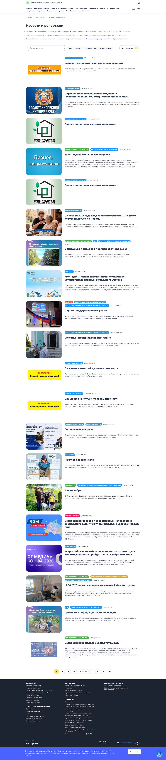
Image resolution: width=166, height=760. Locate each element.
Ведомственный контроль (74, 725)
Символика (30, 709)
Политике (28, 755)
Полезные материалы (34, 697)
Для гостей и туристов (34, 718)
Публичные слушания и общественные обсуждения (79, 730)
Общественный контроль (113, 683)
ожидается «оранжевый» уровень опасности (94, 63)
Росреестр (69, 271)
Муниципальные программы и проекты (79, 693)
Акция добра (73, 490)
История (29, 714)
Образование (31, 39)
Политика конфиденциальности (106, 742)
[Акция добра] (44, 497)
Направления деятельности (75, 685)
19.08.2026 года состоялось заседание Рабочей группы (100, 585)
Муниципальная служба (73, 709)
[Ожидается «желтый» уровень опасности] (44, 375)
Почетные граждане (33, 711)
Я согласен (134, 752)
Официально (93, 8)
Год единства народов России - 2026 (39, 690)
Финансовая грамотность (121, 31)
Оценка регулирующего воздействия (78, 720)
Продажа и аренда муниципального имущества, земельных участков (78, 714)
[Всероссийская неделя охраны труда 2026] (44, 650)
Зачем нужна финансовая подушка (87, 154)
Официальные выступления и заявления (79, 706)
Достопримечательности (35, 716)
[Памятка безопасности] (44, 467)
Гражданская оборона (35, 35)
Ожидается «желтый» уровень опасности (91, 368)
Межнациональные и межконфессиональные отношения (86, 305)
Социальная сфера (72, 515)
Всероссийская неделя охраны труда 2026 (92, 642)
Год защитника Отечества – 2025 (37, 693)
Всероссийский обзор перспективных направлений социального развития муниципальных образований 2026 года (102, 523)
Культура (122, 35)
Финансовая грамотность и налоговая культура (109, 576)
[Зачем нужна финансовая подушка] (44, 161)
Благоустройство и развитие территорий (114, 241)
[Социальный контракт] (44, 436)
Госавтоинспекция (47, 39)
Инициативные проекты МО (75, 119)
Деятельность (81, 8)
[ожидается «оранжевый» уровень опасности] (44, 70)
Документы (104, 8)
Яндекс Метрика (64, 751)
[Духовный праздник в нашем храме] (44, 344)
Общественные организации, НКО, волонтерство (116, 689)
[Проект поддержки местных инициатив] (44, 131)
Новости (71, 8)
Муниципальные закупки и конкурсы (78, 718)
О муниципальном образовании (38, 706)
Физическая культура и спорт (98, 39)
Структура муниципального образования (79, 704)
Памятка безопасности (79, 459)
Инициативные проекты (112, 685)
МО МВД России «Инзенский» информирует (90, 31)
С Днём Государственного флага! (86, 310)
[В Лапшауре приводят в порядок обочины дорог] (44, 253)
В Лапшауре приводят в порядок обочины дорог (96, 249)
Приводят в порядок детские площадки (90, 612)
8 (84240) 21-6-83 (32, 744)
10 (110, 671)
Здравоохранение (120, 39)
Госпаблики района (73, 11)
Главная (29, 8)
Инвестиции (114, 8)
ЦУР (95, 241)
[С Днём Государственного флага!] (44, 314)
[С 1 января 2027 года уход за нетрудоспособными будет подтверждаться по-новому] (44, 222)
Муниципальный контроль (74, 722)
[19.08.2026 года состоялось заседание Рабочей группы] (44, 589)
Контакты (85, 11)
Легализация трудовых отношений (104, 149)
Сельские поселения (33, 721)
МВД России (69, 454)
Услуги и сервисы (32, 700)
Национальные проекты (36, 11)
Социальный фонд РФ (73, 210)
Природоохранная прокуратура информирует (97, 35)
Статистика (69, 702)
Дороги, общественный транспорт (78, 241)
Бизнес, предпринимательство (70, 39)
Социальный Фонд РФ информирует (61, 35)
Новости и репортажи (34, 685)
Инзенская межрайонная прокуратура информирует (47, 31)
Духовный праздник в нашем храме (88, 337)
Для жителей (31, 683)
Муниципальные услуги (55, 11)
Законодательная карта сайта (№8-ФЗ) (78, 734)
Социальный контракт (79, 429)
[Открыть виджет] (159, 753)
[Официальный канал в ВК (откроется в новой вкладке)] (137, 742)
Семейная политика (93, 424)
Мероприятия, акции (59, 8)
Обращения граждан (41, 8)
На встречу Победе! (33, 695)
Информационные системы (75, 727)
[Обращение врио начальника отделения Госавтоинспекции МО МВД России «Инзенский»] (44, 100)
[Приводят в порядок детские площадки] (44, 619)
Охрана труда (70, 546)
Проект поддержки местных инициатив (90, 124)
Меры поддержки (71, 695)
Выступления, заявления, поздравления (90, 302)
